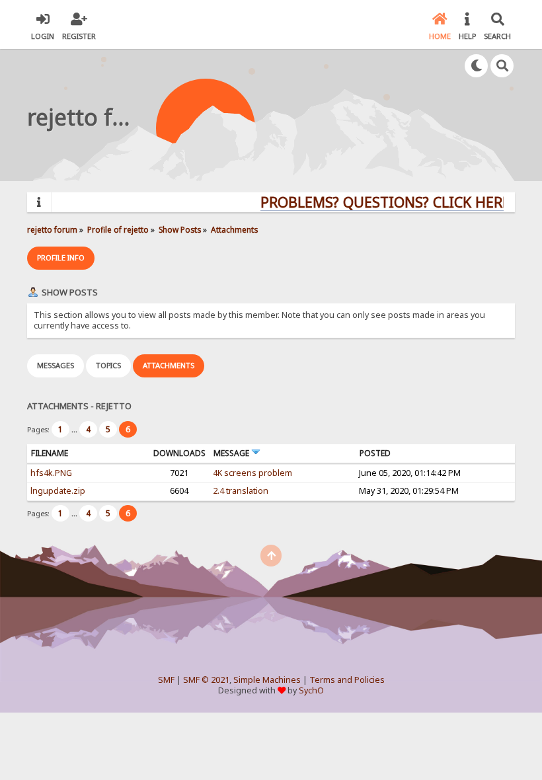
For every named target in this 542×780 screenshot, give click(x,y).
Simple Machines (267, 679)
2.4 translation (240, 490)
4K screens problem (252, 473)
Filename (49, 453)
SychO (311, 690)
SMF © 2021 (206, 679)
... (75, 429)
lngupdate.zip (57, 490)
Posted (375, 453)
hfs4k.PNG (51, 473)
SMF (166, 679)
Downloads (179, 453)
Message (232, 453)
